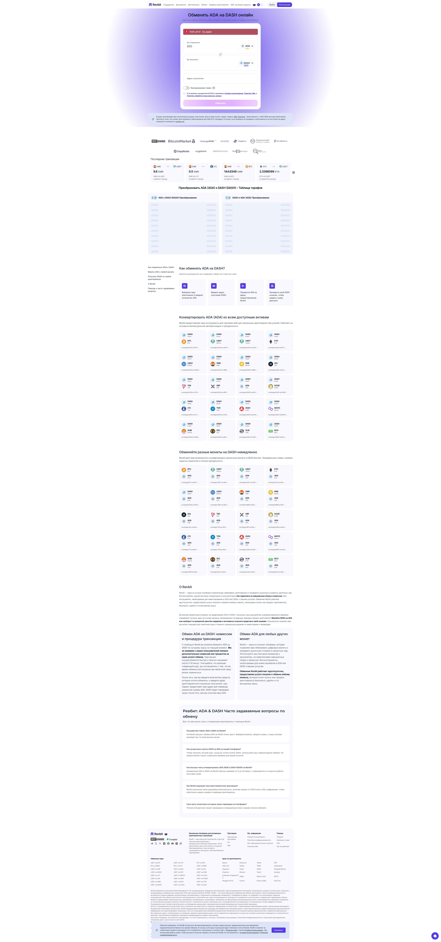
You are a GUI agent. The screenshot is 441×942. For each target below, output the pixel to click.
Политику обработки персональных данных (204, 96)
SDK (228, 845)
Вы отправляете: (193, 42)
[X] (156, 843)
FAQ (278, 843)
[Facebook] (168, 843)
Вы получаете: (192, 59)
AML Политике (239, 117)
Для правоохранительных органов (260, 843)
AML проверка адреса (240, 5)
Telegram (280, 837)
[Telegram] (152, 843)
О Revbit (151, 284)
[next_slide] (293, 172)
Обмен (204, 5)
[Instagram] (176, 843)
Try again (207, 31)
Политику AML (250, 93)
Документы (181, 5)
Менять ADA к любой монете (161, 272)
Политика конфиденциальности (259, 840)
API (228, 842)
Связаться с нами (283, 840)
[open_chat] (435, 936)
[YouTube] (172, 843)
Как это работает (283, 846)
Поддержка (168, 5)
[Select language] (254, 4)
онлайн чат (180, 121)
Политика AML (252, 846)
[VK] (164, 843)
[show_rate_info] (213, 88)
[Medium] (160, 843)
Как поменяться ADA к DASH (161, 267)
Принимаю (278, 930)
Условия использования (233, 93)
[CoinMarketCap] (181, 843)
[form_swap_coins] (220, 54)
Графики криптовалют (219, 5)
